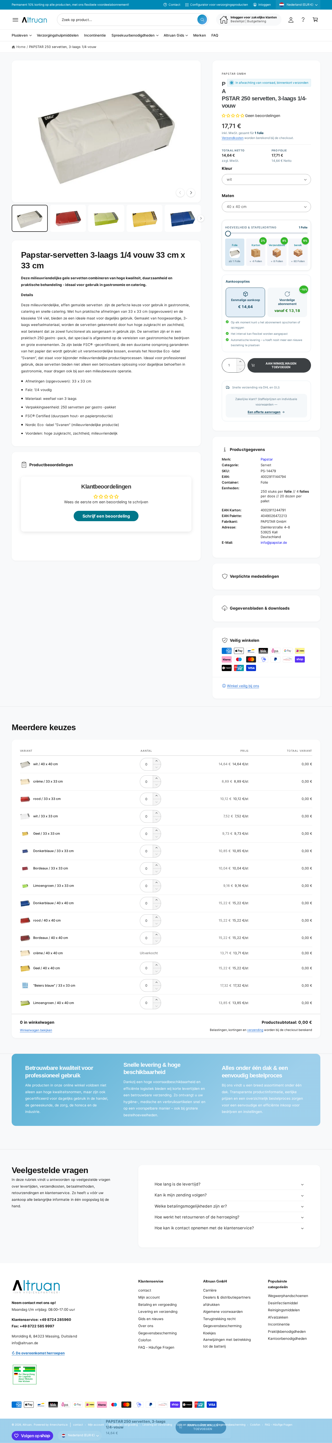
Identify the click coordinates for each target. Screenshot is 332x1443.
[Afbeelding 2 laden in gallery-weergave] (68, 218)
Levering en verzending (157, 1311)
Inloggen (264, 4)
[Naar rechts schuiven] (191, 193)
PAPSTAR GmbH (234, 73)
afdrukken (211, 1304)
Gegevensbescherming (157, 1333)
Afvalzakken (278, 1317)
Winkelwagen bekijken (36, 1030)
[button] (15, 19)
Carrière (210, 1290)
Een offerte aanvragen (264, 412)
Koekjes (209, 1333)
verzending (255, 1030)
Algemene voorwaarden (223, 1311)
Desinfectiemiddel (283, 1303)
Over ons (145, 1326)
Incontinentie (279, 1324)
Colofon (144, 1340)
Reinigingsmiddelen (284, 1310)
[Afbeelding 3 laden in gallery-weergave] (106, 218)
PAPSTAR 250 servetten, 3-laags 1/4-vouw (62, 47)
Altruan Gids (174, 35)
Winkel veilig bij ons (243, 686)
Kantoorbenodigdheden (287, 1338)
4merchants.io (59, 1424)
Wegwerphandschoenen (288, 1296)
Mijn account (149, 1297)
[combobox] (132, 19)
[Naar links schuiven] (180, 193)
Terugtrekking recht (219, 1319)
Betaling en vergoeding (157, 1304)
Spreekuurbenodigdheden (133, 35)
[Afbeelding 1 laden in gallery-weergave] (30, 218)
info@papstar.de (274, 542)
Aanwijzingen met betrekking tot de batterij (227, 1342)
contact (144, 1290)
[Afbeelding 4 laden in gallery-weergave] (145, 218)
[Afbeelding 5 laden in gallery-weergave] (183, 218)
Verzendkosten (233, 138)
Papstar (267, 459)
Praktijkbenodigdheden (287, 1331)
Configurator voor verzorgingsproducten (219, 4)
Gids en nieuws (150, 1319)
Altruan (27, 1424)
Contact (174, 4)
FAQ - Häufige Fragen (156, 1347)
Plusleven (20, 35)
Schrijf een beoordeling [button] (106, 516)
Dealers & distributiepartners (227, 1297)
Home (20, 47)
